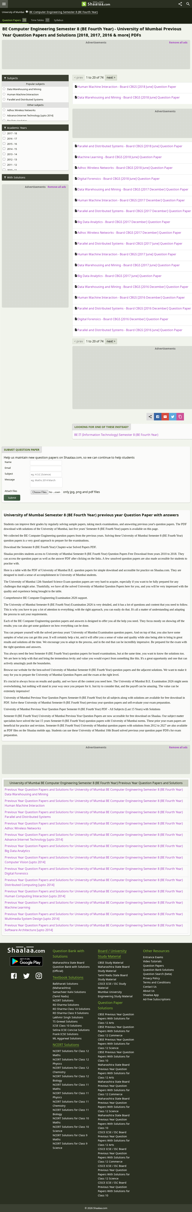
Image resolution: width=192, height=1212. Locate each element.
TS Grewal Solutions (65, 1021)
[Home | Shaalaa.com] (84, 4)
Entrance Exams (153, 957)
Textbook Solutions (68, 977)
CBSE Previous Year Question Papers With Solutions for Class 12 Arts (116, 1019)
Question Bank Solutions (158, 970)
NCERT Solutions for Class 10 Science (71, 1129)
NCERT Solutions (63, 1000)
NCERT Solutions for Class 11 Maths (71, 1087)
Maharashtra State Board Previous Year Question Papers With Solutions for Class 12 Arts (114, 1071)
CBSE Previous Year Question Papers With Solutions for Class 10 (116, 1056)
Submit (12, 497)
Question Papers (153, 965)
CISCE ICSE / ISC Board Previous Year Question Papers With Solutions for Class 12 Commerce (114, 1155)
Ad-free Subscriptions (156, 999)
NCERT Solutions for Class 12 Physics (71, 1061)
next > (111, 77)
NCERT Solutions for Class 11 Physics (71, 1095)
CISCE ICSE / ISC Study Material (112, 986)
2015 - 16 (11, 144)
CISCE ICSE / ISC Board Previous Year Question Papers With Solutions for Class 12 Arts (114, 1138)
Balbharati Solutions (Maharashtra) (65, 986)
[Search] (188, 4)
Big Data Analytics (16, 120)
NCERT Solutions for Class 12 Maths (71, 1053)
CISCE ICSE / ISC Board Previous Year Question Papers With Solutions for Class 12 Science (114, 1172)
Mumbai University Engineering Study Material (115, 994)
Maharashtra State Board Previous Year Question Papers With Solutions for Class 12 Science (114, 1105)
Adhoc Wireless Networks (20, 110)
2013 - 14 (11, 154)
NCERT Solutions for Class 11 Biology (71, 1112)
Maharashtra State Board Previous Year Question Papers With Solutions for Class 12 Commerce (114, 1088)
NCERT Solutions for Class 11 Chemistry (71, 1103)
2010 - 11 (11, 170)
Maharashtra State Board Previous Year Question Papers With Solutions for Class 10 (114, 1121)
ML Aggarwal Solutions (67, 1038)
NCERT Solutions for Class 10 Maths (71, 1120)
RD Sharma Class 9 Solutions (71, 1013)
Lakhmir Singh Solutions (68, 1017)
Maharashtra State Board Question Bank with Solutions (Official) (71, 967)
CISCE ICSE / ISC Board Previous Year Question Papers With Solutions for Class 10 (114, 1189)
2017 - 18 (11, 133)
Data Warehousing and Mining (23, 89)
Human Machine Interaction (22, 94)
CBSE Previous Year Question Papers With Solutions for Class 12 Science (116, 1044)
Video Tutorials (152, 961)
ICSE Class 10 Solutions (67, 1025)
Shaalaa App (151, 995)
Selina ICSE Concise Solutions (71, 1030)
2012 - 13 (11, 159)
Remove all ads (178, 42)
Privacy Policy (151, 978)
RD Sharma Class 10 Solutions (71, 1009)
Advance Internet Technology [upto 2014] (29, 115)
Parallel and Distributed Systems (24, 99)
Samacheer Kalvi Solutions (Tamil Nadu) (69, 994)
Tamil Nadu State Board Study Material (113, 977)
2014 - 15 (11, 149)
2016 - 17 (11, 138)
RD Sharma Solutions (66, 1004)
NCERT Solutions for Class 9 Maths (70, 1137)
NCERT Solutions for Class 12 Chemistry (71, 1070)
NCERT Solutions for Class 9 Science (70, 1145)
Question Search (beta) (157, 974)
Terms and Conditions (157, 982)
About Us (148, 991)
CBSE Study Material (110, 962)
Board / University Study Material (112, 954)
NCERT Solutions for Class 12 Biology (71, 1078)
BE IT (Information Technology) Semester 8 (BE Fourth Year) (116, 435)
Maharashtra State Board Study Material (114, 969)
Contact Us (150, 986)
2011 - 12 (11, 164)
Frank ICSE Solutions (65, 1034)
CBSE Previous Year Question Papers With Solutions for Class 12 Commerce (116, 1031)
